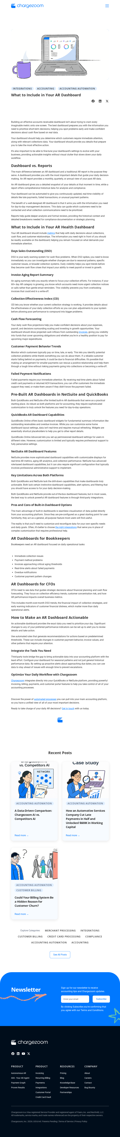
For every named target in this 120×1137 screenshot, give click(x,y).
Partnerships (66, 1092)
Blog (62, 1078)
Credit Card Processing (64, 936)
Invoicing (40, 1073)
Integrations (90, 930)
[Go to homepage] (29, 1042)
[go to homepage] (27, 6)
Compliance (93, 936)
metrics (51, 233)
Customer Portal (43, 1092)
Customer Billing (30, 936)
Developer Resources (69, 1087)
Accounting (80, 942)
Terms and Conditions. (92, 1010)
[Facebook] (13, 1053)
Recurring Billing (43, 1078)
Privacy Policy (81, 1121)
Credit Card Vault (43, 1097)
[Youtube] (23, 1053)
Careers (87, 1078)
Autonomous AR (18, 1073)
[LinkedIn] (18, 1053)
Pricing (63, 1073)
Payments (40, 1083)
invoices (83, 332)
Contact (88, 1083)
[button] (107, 5)
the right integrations (66, 527)
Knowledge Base (67, 1083)
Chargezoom (17, 680)
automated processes (45, 699)
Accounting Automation (49, 942)
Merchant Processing (60, 930)
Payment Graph (18, 1083)
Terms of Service (66, 1121)
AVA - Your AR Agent (20, 1078)
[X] (28, 1053)
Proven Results (18, 1087)
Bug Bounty (89, 1087)
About (87, 1073)
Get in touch (68, 708)
